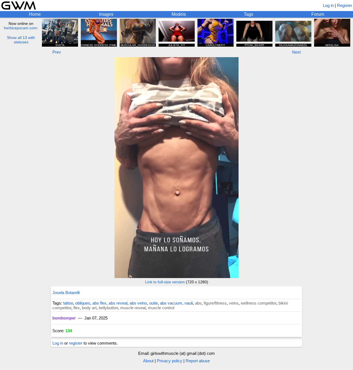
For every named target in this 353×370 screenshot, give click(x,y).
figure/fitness (215, 303)
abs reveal (118, 303)
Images (106, 14)
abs (198, 303)
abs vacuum (171, 303)
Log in (328, 5)
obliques (82, 303)
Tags (248, 14)
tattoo (68, 303)
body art (89, 307)
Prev (56, 52)
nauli (188, 303)
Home (35, 14)
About (148, 360)
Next (296, 52)
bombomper (64, 318)
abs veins (138, 303)
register (75, 343)
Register (344, 5)
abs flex (99, 303)
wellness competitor (258, 303)
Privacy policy (169, 360)
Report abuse (198, 360)
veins (234, 303)
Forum (317, 14)
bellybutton (108, 307)
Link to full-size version (165, 282)
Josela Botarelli (66, 292)
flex (76, 307)
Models (179, 14)
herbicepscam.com (20, 28)
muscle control (161, 307)
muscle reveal (133, 307)
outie (153, 303)
